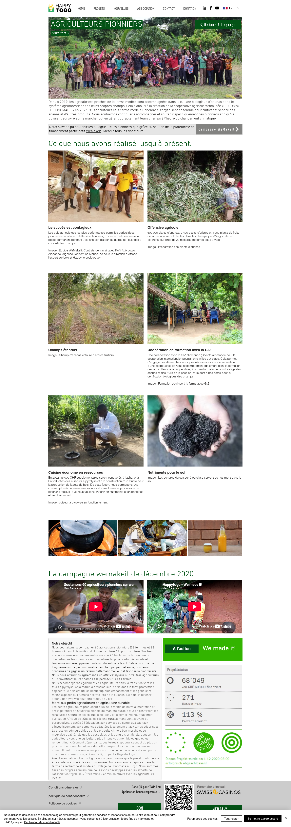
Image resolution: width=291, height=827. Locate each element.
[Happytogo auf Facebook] (210, 8)
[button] (169, 8)
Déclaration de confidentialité (42, 822)
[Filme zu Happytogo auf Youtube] (217, 8)
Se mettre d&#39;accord (263, 818)
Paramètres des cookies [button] (202, 818)
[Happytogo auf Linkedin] (204, 8)
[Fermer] (286, 818)
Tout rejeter (231, 818)
